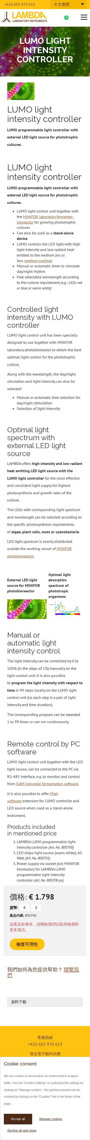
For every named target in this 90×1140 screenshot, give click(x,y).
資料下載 (18, 1002)
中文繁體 (61, 4)
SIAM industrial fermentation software (47, 783)
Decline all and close (21, 1130)
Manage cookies (50, 1119)
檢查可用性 (27, 944)
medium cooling (37, 260)
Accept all (18, 1119)
